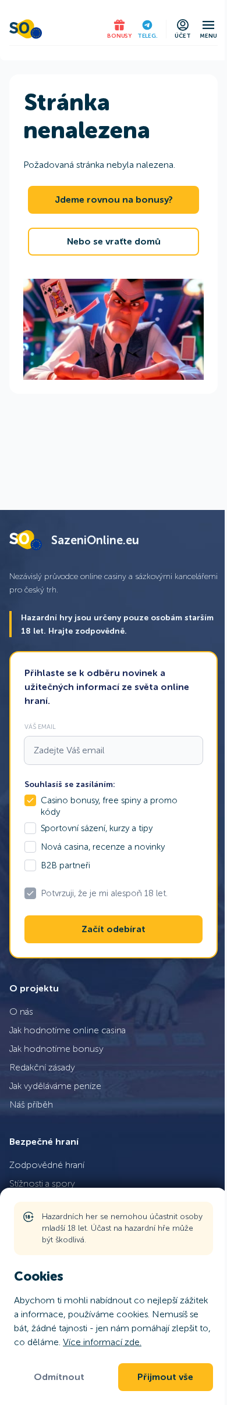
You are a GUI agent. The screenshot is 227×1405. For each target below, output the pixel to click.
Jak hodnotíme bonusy (56, 1049)
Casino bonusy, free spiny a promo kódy (109, 806)
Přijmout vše (165, 1377)
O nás (21, 1011)
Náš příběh (31, 1104)
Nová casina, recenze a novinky (103, 846)
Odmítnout (59, 1377)
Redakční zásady (42, 1067)
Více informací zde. (102, 1342)
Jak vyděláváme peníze (55, 1086)
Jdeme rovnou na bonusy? (114, 200)
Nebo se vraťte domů (114, 241)
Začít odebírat (113, 929)
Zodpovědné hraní (46, 1165)
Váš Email (40, 726)
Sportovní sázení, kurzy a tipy (96, 828)
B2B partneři (65, 865)
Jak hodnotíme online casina (67, 1030)
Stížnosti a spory (42, 1183)
